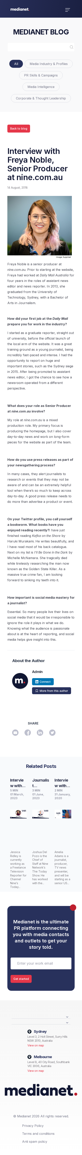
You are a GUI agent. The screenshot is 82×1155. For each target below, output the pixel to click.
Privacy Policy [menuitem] (33, 1126)
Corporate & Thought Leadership (41, 98)
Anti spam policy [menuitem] (34, 1142)
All (16, 64)
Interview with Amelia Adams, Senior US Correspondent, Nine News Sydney (62, 783)
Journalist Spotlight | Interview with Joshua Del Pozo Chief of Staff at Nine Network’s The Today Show (40, 783)
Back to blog (18, 128)
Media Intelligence (41, 87)
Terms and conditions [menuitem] (38, 1134)
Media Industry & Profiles (49, 64)
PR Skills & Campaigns (41, 75)
